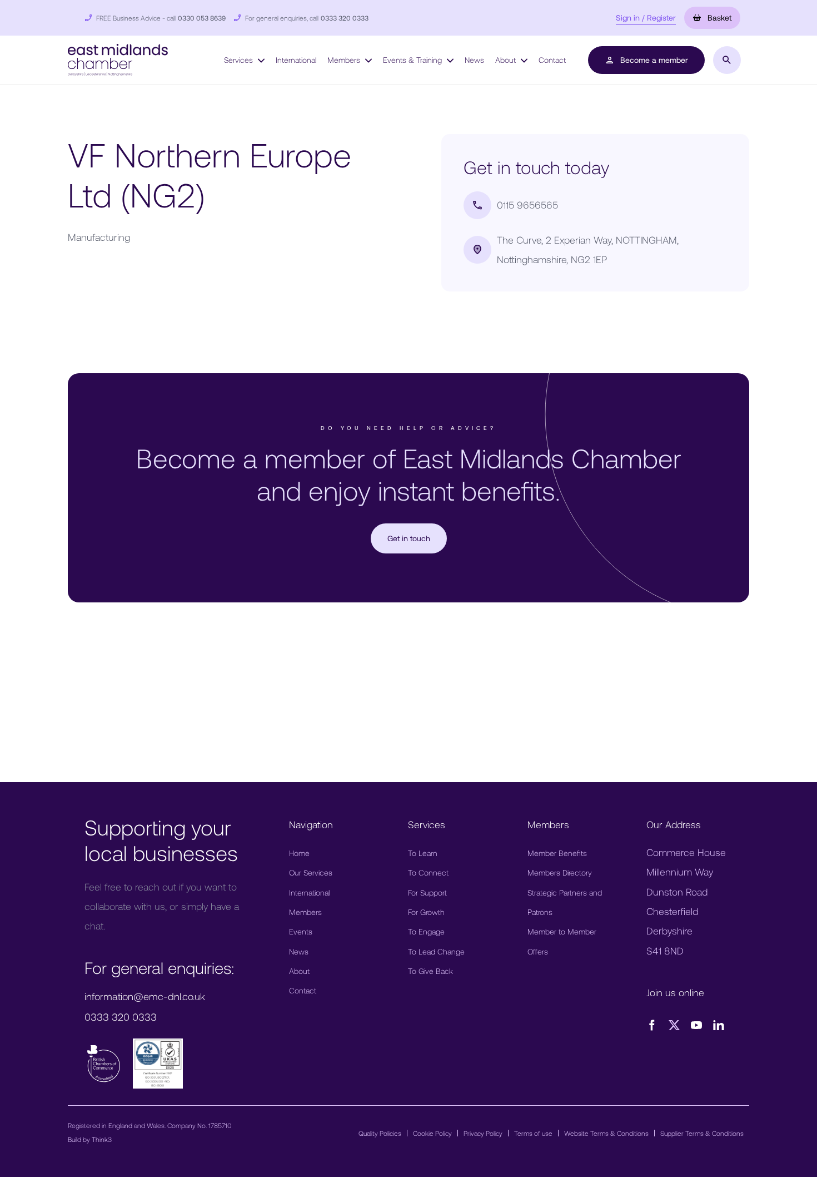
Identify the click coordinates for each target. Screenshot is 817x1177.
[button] (118, 58)
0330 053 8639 (202, 18)
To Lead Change (436, 951)
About (506, 60)
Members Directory (559, 872)
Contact (552, 60)
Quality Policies (379, 1133)
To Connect (428, 872)
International (296, 60)
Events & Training (413, 60)
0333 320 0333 (344, 18)
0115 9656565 (527, 205)
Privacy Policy (483, 1133)
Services (239, 60)
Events (300, 931)
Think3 (102, 1139)
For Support (427, 892)
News (474, 60)
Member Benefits (557, 853)
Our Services (310, 872)
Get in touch (408, 538)
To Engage (426, 931)
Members (344, 60)
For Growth (426, 912)
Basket (718, 17)
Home (299, 853)
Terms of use (533, 1133)
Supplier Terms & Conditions (702, 1133)
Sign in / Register (646, 17)
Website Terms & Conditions (606, 1133)
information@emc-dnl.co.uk (144, 996)
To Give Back (430, 971)
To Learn (422, 853)
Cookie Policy (432, 1133)
